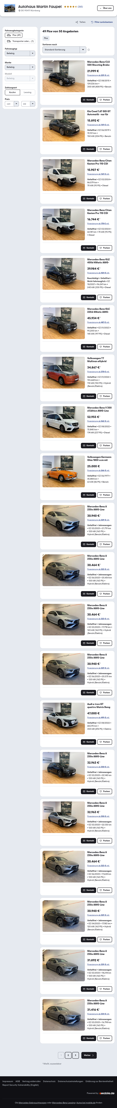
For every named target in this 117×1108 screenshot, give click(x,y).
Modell (8, 74)
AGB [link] (18, 1081)
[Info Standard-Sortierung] (88, 50)
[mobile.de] (107, 1093)
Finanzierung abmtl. (98, 75)
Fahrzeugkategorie (14, 30)
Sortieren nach (50, 44)
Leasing (27, 92)
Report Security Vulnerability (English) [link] (20, 1085)
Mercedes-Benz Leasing (63, 1102)
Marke (8, 62)
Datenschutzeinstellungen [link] (70, 1081)
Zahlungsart (11, 87)
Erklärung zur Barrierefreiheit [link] (99, 1081)
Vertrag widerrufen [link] (31, 1081)
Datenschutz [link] (49, 1081)
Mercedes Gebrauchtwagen (33, 1102)
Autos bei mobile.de (86, 1102)
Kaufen (12, 92)
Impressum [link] (7, 1081)
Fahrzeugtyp (11, 49)
